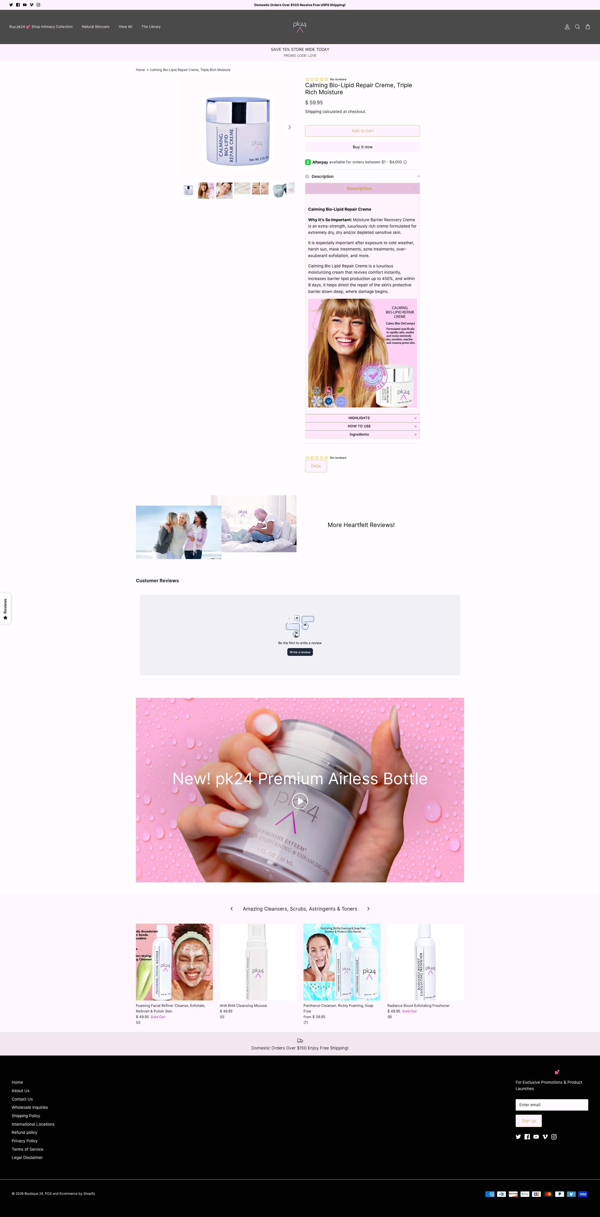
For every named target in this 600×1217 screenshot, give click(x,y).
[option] (237, 127)
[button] (362, 188)
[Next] (290, 127)
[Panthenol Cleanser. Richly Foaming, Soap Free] (342, 962)
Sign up (529, 1120)
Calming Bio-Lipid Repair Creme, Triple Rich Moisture (190, 70)
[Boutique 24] (300, 27)
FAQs (316, 466)
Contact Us (22, 1099)
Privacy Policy (25, 1141)
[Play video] (300, 801)
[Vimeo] (31, 5)
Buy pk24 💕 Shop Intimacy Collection (41, 26)
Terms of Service (27, 1149)
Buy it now (363, 147)
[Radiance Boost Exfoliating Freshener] (425, 962)
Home (140, 70)
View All (125, 26)
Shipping (313, 111)
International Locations (33, 1124)
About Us (21, 1090)
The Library (151, 26)
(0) (138, 1022)
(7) (306, 1022)
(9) (389, 1017)
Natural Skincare (95, 26)
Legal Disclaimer (27, 1157)
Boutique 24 (34, 1193)
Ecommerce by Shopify (77, 1193)
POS (48, 1193)
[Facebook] (18, 5)
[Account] (566, 27)
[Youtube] (24, 5)
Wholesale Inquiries (30, 1107)
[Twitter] (11, 5)
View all (300, 915)
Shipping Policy (26, 1115)
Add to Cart (363, 130)
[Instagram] (38, 5)
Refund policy (24, 1132)
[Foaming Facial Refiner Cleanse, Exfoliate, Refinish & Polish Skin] (174, 962)
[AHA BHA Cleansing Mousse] (258, 962)
